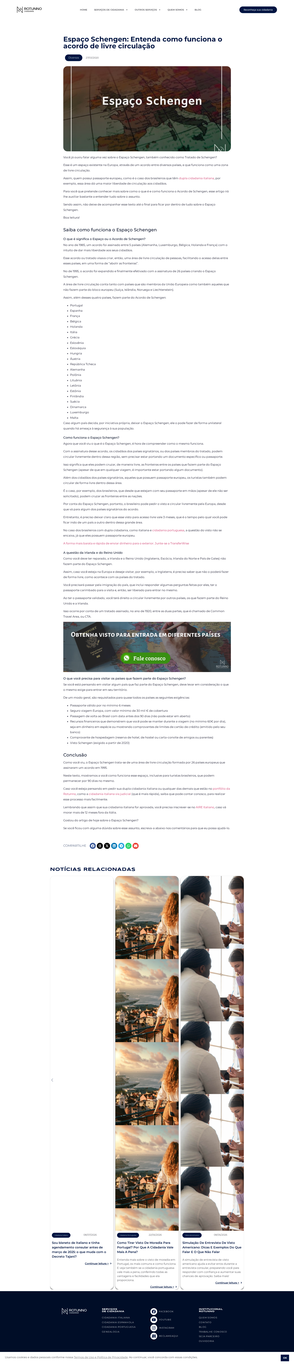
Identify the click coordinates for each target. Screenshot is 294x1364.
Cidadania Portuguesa (128, 1235)
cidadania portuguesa (168, 530)
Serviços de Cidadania (109, 9)
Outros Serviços (146, 9)
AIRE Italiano (205, 807)
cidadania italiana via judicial (110, 794)
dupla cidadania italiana (196, 178)
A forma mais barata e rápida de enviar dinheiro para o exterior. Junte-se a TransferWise (126, 543)
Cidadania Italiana (61, 1235)
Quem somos (176, 9)
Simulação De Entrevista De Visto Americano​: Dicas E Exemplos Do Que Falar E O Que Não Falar (211, 1247)
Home (83, 9)
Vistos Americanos (192, 1235)
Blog (198, 9)
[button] (93, 846)
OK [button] (285, 1357)
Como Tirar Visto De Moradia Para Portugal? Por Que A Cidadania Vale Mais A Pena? (145, 1247)
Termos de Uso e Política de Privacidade (101, 1357)
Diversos (73, 57)
